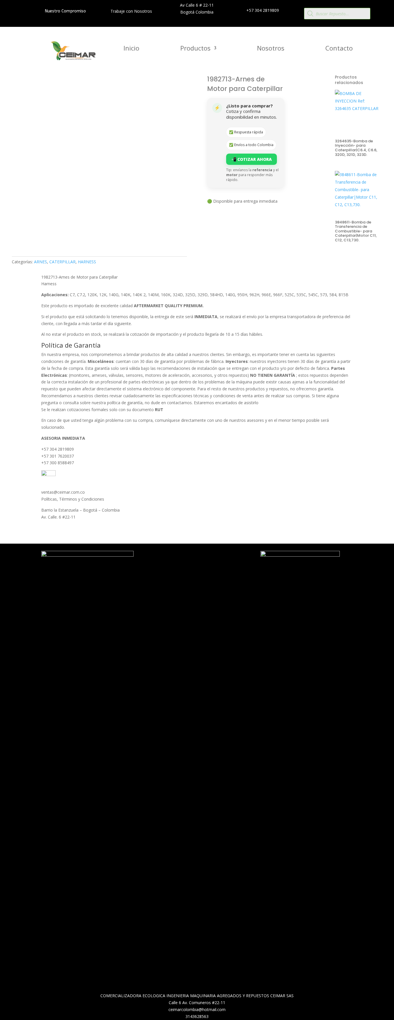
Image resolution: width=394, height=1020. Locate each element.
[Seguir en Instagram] (199, 570)
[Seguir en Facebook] (187, 570)
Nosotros (270, 49)
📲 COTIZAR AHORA (251, 159)
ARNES (40, 261)
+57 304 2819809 (57, 449)
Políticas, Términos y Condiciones (72, 499)
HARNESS (87, 261)
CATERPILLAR (62, 261)
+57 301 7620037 (57, 456)
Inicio (131, 49)
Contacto (339, 49)
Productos (195, 49)
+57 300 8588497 (57, 462)
